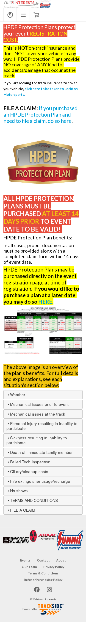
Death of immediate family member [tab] (41, 452)
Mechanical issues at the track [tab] (37, 414)
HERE (45, 301)
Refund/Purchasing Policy (43, 580)
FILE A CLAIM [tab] (22, 510)
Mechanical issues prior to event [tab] (39, 404)
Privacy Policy (53, 567)
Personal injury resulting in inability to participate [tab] (42, 425)
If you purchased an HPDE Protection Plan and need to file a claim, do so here (40, 114)
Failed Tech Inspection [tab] (30, 462)
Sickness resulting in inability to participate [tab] (36, 440)
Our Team (29, 567)
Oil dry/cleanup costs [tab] (29, 471)
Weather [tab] (17, 394)
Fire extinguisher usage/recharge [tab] (40, 481)
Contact (43, 560)
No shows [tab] (19, 490)
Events (25, 560)
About (61, 560)
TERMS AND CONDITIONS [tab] (34, 500)
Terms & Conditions (43, 573)
